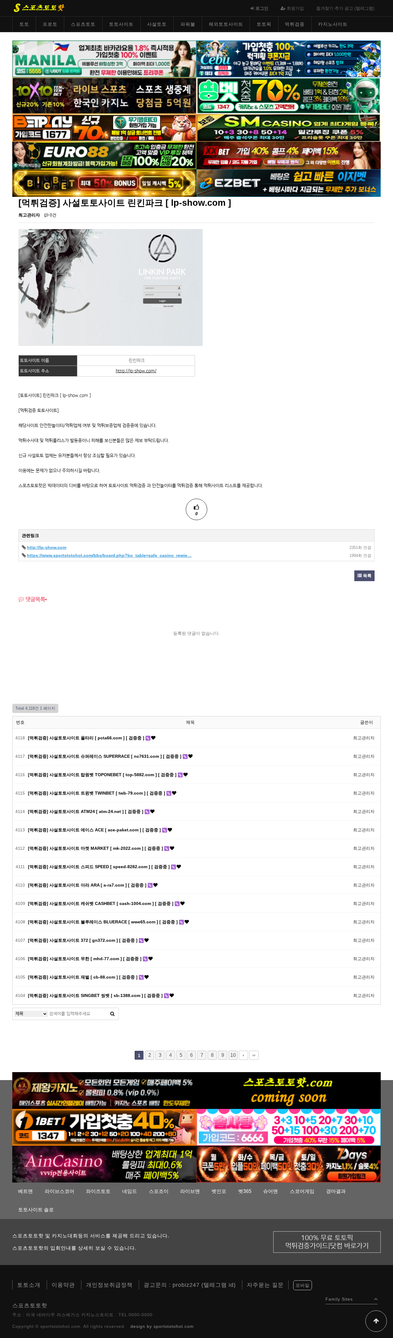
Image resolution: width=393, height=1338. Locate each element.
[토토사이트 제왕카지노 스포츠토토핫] (104, 1090)
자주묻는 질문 (265, 1285)
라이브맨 (190, 1191)
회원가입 (295, 8)
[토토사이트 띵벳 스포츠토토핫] (288, 95)
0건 (52, 215)
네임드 (129, 1191)
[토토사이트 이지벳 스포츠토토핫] (288, 182)
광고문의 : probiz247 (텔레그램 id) (190, 1285)
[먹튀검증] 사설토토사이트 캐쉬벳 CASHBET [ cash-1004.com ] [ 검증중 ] (101, 903)
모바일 (302, 1285)
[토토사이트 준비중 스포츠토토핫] (288, 1090)
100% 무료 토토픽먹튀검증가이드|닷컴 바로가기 (327, 1242)
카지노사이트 (333, 24)
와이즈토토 (98, 1191)
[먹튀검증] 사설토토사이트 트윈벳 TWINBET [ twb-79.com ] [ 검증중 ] (97, 793)
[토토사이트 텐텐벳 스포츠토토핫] (104, 95)
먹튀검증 (295, 24)
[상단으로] (376, 1321)
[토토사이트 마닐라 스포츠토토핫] (104, 58)
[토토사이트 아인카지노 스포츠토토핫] (104, 1163)
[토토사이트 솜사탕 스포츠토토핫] (288, 1127)
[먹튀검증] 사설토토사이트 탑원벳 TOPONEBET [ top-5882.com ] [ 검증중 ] (103, 774)
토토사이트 (121, 24)
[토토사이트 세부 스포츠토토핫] (288, 58)
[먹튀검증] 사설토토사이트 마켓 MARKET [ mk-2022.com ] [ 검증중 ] (96, 848)
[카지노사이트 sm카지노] (288, 127)
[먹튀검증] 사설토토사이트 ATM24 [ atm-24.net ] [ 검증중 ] (86, 811)
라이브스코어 (59, 1191)
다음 (243, 1055)
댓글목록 (34, 599)
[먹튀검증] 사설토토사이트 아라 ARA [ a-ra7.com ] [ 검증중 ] (88, 885)
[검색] (112, 1014)
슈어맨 (270, 1191)
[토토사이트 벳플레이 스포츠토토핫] (104, 127)
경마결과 (336, 1191)
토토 (24, 24)
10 (233, 1055)
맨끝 (254, 1055)
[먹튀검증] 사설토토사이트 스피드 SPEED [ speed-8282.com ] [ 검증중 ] (99, 866)
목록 (367, 575)
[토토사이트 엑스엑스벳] (288, 155)
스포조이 (159, 1191)
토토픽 (264, 24)
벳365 (244, 1191)
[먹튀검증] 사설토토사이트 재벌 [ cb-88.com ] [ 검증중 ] (83, 977)
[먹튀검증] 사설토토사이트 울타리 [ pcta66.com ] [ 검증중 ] (87, 737)
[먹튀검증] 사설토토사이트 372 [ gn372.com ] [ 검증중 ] (83, 940)
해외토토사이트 (226, 24)
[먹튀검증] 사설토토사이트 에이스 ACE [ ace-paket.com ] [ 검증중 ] (95, 829)
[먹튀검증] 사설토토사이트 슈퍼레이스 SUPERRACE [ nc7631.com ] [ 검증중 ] (105, 756)
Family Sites (339, 1298)
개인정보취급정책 (109, 1285)
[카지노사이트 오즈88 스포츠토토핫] (104, 155)
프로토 (50, 24)
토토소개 (29, 1285)
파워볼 (188, 24)
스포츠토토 (83, 24)
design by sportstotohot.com (162, 1326)
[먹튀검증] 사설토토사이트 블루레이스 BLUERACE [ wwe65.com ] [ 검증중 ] (103, 921)
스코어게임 (302, 1191)
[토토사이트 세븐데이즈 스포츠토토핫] (288, 1163)
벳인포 (219, 1191)
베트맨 (25, 1191)
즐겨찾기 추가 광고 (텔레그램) (345, 8)
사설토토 (157, 24)
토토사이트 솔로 (36, 1209)
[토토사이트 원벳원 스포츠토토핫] (104, 1127)
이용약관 (63, 1285)
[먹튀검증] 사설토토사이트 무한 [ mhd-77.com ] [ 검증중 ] (85, 958)
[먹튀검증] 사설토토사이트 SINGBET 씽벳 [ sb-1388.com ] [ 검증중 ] (96, 995)
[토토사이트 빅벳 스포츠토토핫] (104, 182)
